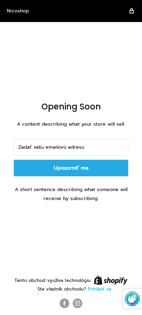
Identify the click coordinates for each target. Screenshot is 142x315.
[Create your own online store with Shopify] (111, 280)
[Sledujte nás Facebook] (64, 303)
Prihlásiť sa (99, 289)
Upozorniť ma (71, 168)
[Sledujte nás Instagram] (77, 303)
